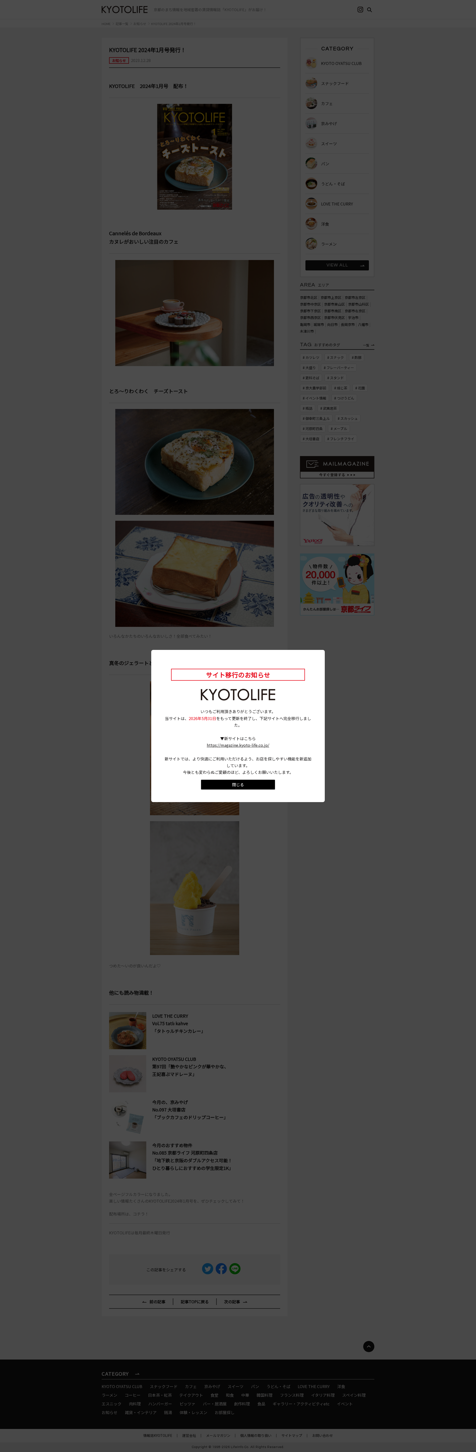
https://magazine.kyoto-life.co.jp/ (238, 745)
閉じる (238, 784)
